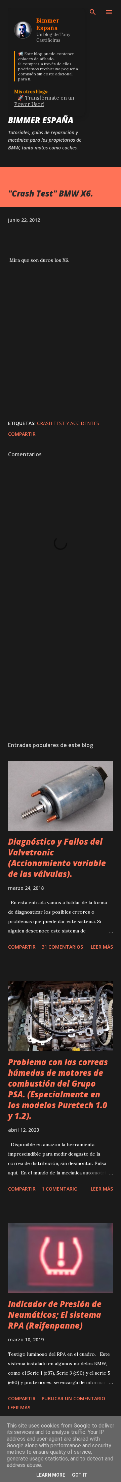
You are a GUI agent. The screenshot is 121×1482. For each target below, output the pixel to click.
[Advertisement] (60, 678)
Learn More (50, 1475)
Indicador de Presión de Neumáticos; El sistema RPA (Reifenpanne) (55, 1314)
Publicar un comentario (73, 1398)
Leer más (102, 947)
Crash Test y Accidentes (68, 423)
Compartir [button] (22, 434)
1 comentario (60, 1189)
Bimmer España (40, 120)
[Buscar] (93, 12)
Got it (79, 1475)
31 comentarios (62, 947)
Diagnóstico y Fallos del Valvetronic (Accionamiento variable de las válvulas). (57, 857)
